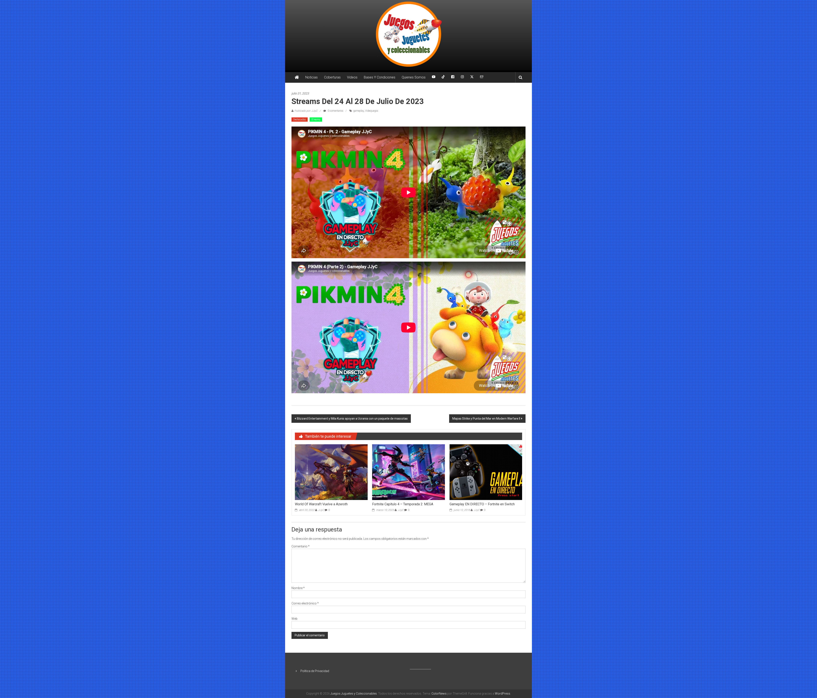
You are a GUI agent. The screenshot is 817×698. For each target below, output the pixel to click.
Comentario (300, 546)
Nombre (298, 588)
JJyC (321, 510)
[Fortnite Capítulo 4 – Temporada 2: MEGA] (408, 472)
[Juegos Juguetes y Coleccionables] (408, 35)
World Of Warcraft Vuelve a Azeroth (321, 504)
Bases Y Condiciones (379, 77)
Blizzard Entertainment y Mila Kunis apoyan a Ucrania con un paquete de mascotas (352, 418)
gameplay (358, 110)
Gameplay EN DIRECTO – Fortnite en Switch (482, 504)
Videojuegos (371, 110)
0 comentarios (335, 110)
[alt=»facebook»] (452, 77)
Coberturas (332, 77)
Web (294, 618)
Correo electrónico (305, 603)
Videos (352, 77)
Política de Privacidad (314, 671)
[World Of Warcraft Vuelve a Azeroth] (331, 472)
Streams (315, 119)
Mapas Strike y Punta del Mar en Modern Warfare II (486, 418)
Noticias (311, 77)
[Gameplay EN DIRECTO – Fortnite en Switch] (486, 472)
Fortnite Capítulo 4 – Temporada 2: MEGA (402, 504)
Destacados (299, 119)
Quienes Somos (414, 77)
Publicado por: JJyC (305, 110)
